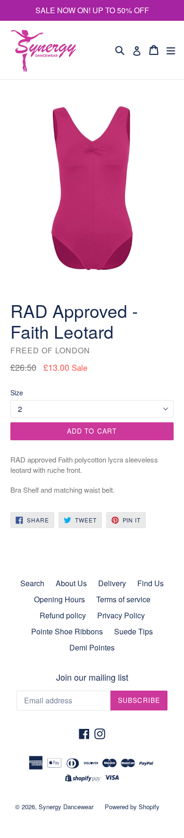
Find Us (150, 583)
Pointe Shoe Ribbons (67, 631)
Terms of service (123, 599)
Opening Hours (59, 599)
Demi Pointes (92, 647)
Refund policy (63, 615)
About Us (71, 583)
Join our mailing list (92, 677)
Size (16, 392)
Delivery (112, 583)
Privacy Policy (121, 615)
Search (32, 583)
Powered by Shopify (132, 806)
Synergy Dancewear (66, 806)
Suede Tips (133, 631)
